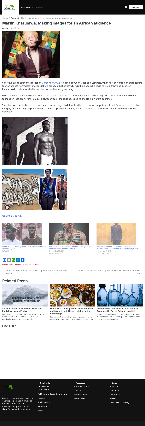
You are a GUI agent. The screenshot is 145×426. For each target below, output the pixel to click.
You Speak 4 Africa (82, 386)
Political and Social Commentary (53, 394)
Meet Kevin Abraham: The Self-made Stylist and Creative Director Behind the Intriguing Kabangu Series (118, 247)
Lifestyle (39, 7)
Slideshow (27, 264)
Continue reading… (12, 215)
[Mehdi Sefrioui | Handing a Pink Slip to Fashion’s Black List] (24, 234)
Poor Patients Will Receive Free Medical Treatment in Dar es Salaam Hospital (117, 309)
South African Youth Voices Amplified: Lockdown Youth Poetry (22, 309)
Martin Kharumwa (51, 82)
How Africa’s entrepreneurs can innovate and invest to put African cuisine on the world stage (71, 311)
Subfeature (37, 264)
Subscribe (135, 7)
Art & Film (42, 406)
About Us (114, 386)
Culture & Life (7, 264)
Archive (113, 398)
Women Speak (80, 394)
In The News (43, 389)
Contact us (115, 394)
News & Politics (27, 7)
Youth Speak (79, 398)
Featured (17, 264)
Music (40, 410)
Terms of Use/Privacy (119, 403)
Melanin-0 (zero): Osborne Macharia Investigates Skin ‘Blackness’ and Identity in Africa (70, 247)
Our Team (114, 390)
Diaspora (78, 390)
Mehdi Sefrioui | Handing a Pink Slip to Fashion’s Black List (24, 246)
